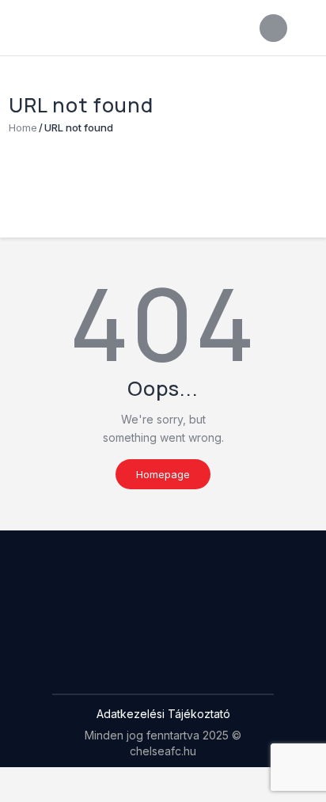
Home (23, 127)
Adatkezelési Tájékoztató (163, 713)
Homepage (163, 474)
